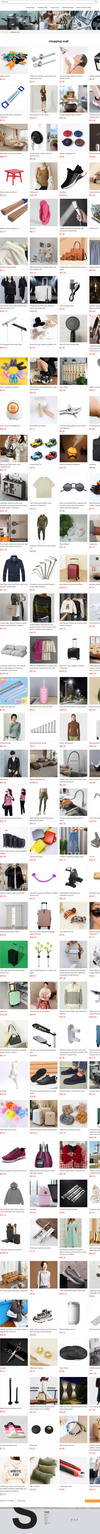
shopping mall (42, 7)
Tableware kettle (67, 7)
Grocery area (54, 7)
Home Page (30, 7)
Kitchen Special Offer (83, 7)
